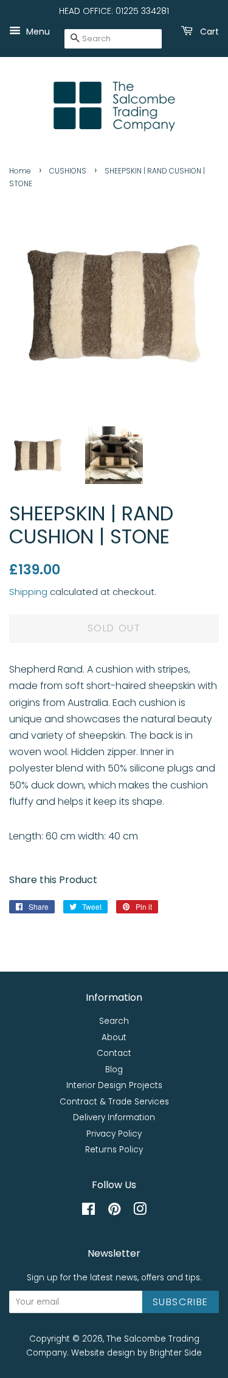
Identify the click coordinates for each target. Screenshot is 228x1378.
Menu (37, 31)
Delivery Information (114, 1117)
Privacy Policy (114, 1134)
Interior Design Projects (114, 1085)
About (114, 1037)
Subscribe (181, 1302)
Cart (208, 31)
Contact (114, 1053)
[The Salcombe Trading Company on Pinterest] (114, 1211)
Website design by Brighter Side (136, 1353)
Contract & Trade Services (114, 1101)
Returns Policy (114, 1149)
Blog (114, 1069)
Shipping (28, 591)
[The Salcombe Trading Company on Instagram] (140, 1211)
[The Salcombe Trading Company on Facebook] (88, 1211)
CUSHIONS (67, 171)
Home (20, 171)
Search (114, 1021)
